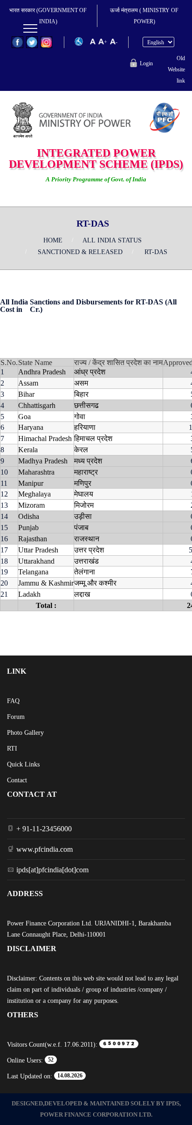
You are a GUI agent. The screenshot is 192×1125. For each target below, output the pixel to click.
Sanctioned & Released (80, 251)
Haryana (30, 427)
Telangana (33, 571)
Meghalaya (34, 493)
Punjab (28, 527)
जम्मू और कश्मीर (95, 583)
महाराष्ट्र (86, 472)
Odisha (28, 516)
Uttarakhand (36, 561)
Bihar (26, 394)
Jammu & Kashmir (46, 583)
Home (52, 240)
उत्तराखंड (86, 561)
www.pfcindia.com (44, 849)
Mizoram (31, 505)
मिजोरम (84, 505)
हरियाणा (85, 427)
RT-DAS (155, 251)
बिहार (81, 394)
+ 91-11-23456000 (44, 828)
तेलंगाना (84, 571)
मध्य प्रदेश (88, 460)
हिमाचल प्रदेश (93, 438)
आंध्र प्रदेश (89, 371)
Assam (28, 383)
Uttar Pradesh (38, 549)
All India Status (112, 240)
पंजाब (81, 527)
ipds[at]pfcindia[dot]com (52, 869)
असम (81, 383)
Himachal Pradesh (45, 438)
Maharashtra (36, 472)
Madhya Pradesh (43, 460)
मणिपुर (82, 483)
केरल (81, 449)
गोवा (79, 416)
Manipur (30, 483)
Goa (24, 416)
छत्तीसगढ (86, 405)
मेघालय (83, 493)
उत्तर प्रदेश (89, 549)
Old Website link (176, 69)
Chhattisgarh (36, 405)
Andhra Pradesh (42, 371)
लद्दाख (82, 594)
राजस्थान (86, 538)
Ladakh (29, 594)
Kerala (28, 449)
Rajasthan (32, 538)
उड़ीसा (83, 516)
